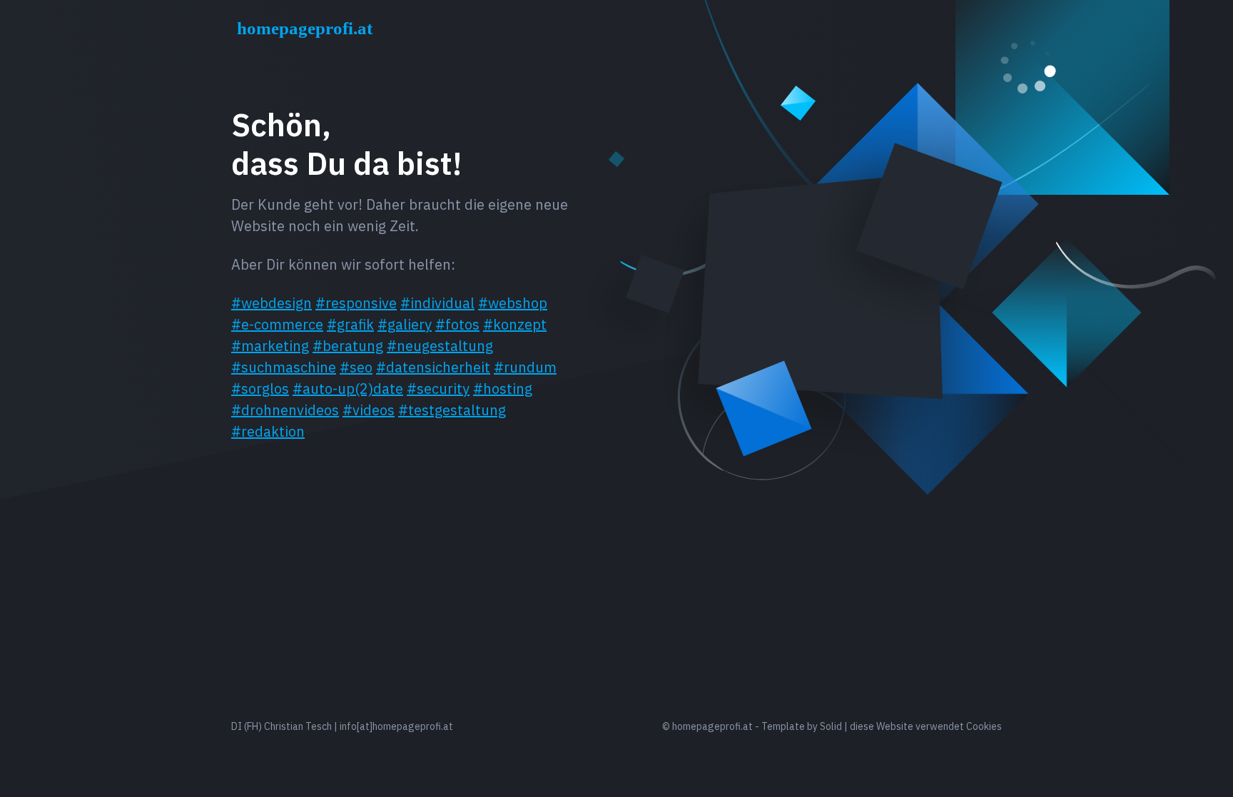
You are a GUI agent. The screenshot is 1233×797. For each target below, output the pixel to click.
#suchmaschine (283, 367)
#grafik (350, 324)
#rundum (525, 367)
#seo (356, 367)
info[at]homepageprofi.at (396, 726)
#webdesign (271, 303)
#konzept (515, 324)
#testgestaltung (452, 410)
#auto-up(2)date (348, 388)
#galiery (404, 324)
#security (438, 388)
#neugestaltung (440, 345)
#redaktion (268, 431)
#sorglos (260, 388)
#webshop (512, 303)
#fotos (457, 324)
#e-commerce (277, 324)
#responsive (356, 303)
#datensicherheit (433, 367)
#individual (437, 303)
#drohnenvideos (285, 410)
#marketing (270, 345)
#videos (368, 410)
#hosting (502, 388)
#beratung (348, 345)
